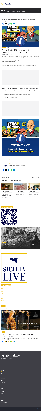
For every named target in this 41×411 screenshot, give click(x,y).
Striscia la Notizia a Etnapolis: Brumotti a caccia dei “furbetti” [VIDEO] (7, 193)
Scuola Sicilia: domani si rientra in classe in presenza (34, 193)
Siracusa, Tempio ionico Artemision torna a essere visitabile (11, 176)
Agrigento (9, 9)
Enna (26, 9)
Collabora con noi (4, 384)
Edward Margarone (12, 336)
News (8, 47)
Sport (2, 395)
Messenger (3, 378)
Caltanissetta (16, 9)
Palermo (8, 11)
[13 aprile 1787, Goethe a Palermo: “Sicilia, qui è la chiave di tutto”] (20, 227)
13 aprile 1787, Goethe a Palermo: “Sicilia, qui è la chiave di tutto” (20, 244)
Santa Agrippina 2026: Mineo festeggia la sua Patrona (18, 334)
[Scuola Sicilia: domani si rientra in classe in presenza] (34, 184)
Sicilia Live (10, 54)
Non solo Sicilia (4, 402)
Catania (21, 9)
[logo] (10, 353)
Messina (30, 9)
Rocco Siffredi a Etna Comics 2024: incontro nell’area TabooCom (20, 160)
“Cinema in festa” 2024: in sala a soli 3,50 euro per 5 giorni (31, 176)
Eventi (2, 393)
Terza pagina (3, 398)
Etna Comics (4, 47)
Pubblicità (3, 382)
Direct (2, 380)
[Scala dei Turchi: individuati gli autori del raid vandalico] (20, 184)
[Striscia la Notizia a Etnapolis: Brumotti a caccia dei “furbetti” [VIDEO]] (7, 184)
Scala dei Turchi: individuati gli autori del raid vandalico (20, 193)
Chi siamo (3, 373)
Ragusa (13, 11)
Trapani (23, 11)
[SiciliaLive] (2, 10)
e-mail (2, 375)
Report (2, 400)
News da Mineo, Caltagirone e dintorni (8, 308)
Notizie (2, 391)
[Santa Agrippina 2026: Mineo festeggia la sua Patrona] (20, 320)
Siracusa (18, 11)
